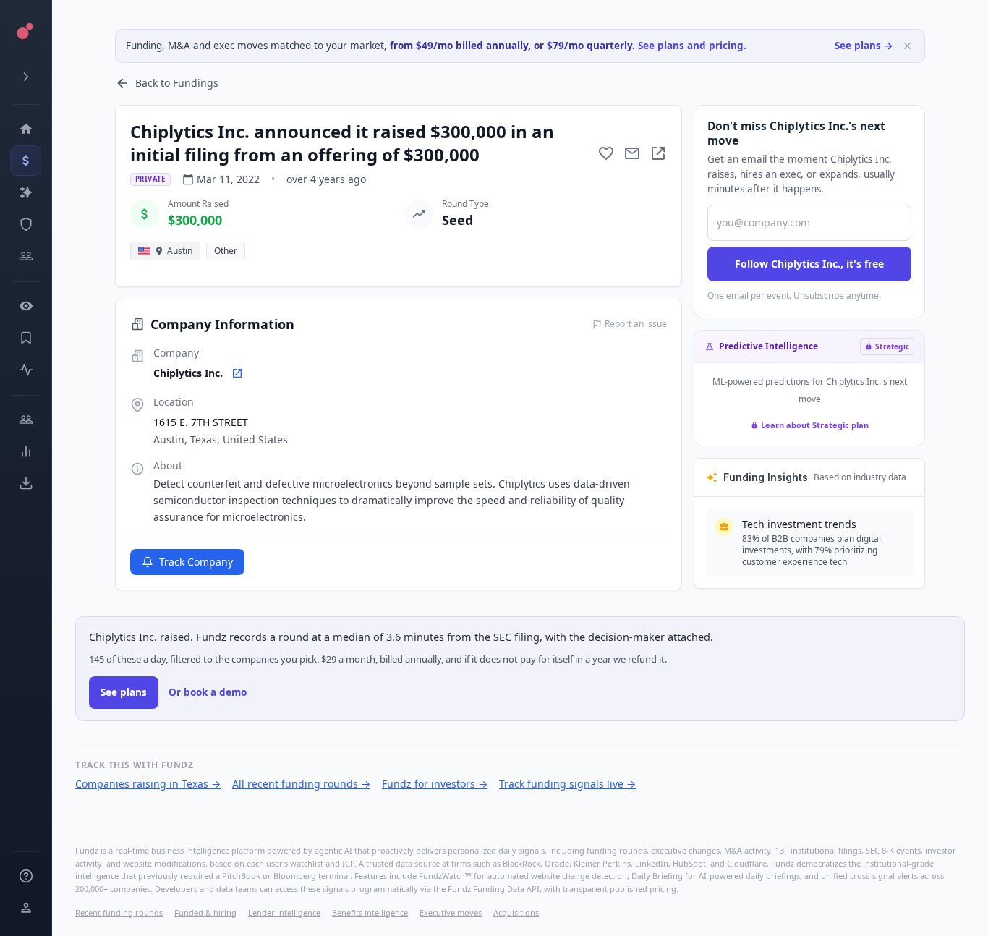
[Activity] (25, 369)
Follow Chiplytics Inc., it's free (809, 264)
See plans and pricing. (692, 45)
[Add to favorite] (606, 153)
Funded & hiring (205, 912)
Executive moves (451, 912)
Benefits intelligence (370, 912)
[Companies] (25, 192)
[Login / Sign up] (25, 908)
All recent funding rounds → (301, 784)
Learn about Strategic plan (815, 425)
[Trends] (25, 451)
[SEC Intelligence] (25, 224)
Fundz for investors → (434, 784)
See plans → (864, 45)
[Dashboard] (25, 129)
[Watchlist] (25, 306)
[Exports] (25, 483)
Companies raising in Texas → (148, 784)
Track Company (196, 562)
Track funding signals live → (567, 784)
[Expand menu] (25, 77)
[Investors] (25, 256)
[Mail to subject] (632, 153)
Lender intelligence (284, 912)
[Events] (25, 160)
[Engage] (25, 419)
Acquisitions (516, 912)
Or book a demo (208, 692)
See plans (124, 692)
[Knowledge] (25, 876)
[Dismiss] (907, 46)
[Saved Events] (25, 338)
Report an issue (636, 324)
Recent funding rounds (119, 912)
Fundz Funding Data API (494, 888)
